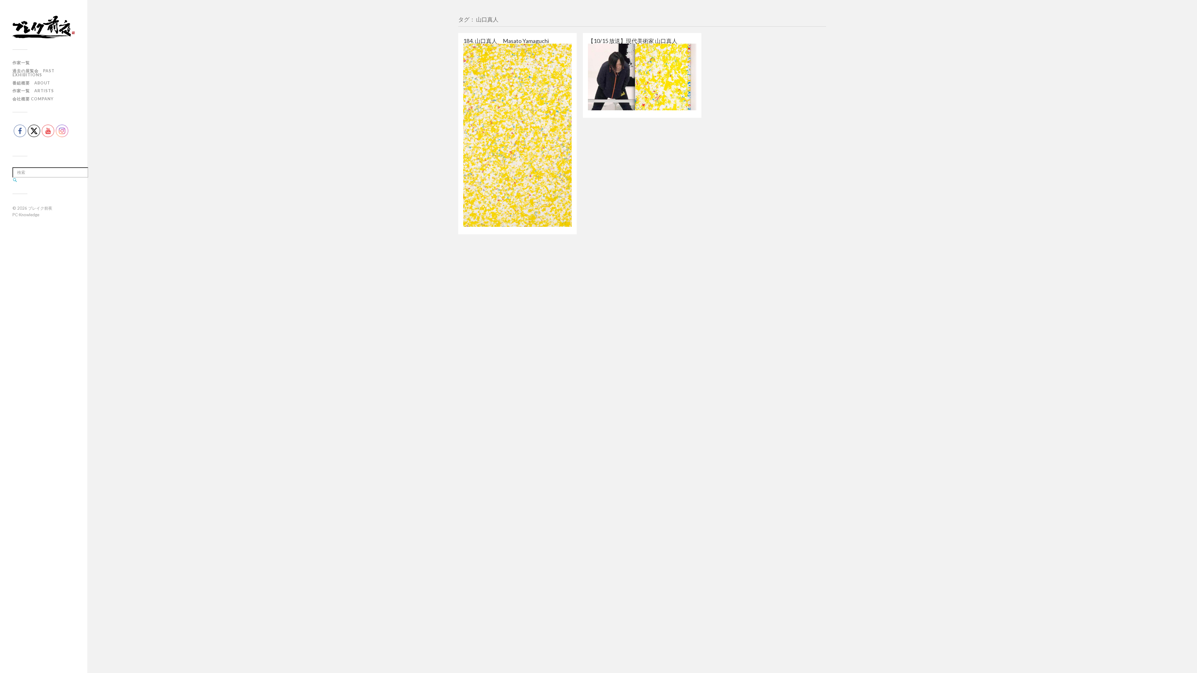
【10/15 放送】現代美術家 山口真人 (632, 40)
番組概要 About (31, 82)
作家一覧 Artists (33, 90)
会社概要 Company (33, 98)
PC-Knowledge (25, 214)
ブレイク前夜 (40, 208)
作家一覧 (21, 62)
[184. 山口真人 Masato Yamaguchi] (517, 135)
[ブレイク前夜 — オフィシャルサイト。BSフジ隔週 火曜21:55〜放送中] (43, 27)
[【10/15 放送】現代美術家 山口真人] (642, 77)
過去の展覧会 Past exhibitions (33, 72)
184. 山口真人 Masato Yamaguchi (506, 40)
